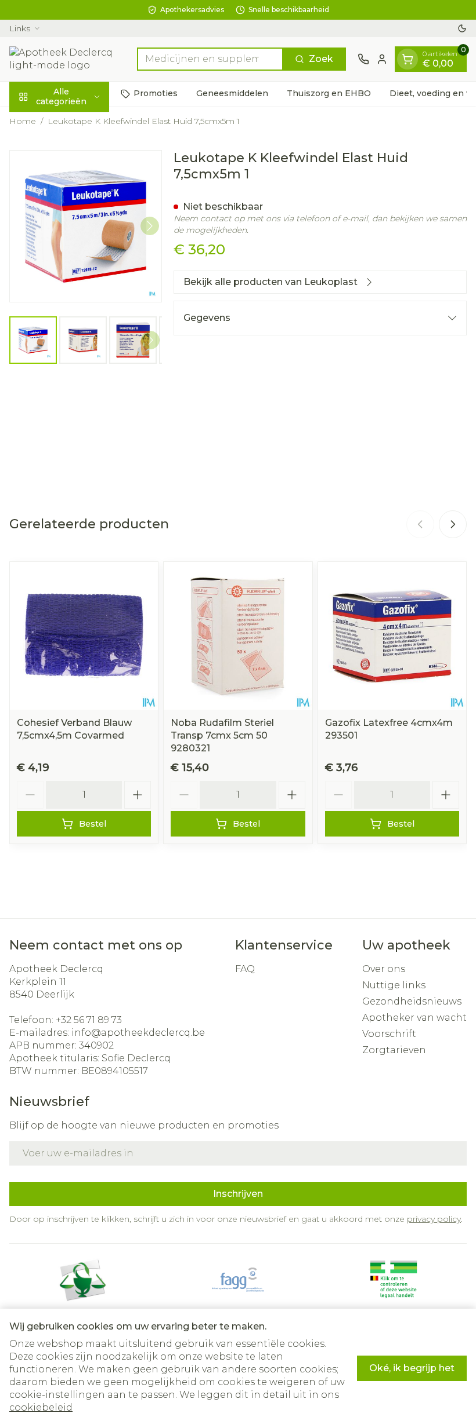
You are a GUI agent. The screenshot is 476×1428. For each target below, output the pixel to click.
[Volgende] (149, 226)
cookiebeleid (41, 1407)
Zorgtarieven (394, 1050)
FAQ (245, 968)
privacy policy (434, 1219)
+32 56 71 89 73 (89, 1019)
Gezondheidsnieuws (411, 1001)
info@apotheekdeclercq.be (138, 1032)
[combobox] (210, 59)
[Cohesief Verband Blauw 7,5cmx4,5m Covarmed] (84, 636)
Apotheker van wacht (414, 1017)
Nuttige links (393, 985)
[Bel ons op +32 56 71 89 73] (363, 59)
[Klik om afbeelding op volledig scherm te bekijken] (85, 226)
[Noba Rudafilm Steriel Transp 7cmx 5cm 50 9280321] (238, 636)
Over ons (383, 968)
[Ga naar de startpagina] (67, 59)
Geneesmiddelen (232, 93)
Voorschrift (389, 1033)
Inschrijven (238, 1193)
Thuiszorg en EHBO (329, 93)
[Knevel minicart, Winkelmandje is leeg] (407, 59)
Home (22, 121)
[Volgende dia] (453, 524)
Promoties (156, 93)
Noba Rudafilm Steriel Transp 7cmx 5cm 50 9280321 (222, 735)
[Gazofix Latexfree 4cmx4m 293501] (392, 636)
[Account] (382, 59)
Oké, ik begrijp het (412, 1368)
